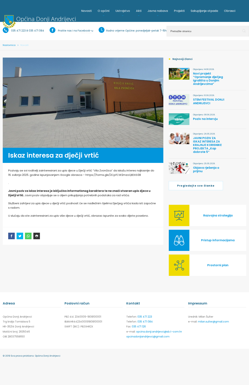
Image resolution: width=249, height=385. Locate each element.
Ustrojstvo (122, 11)
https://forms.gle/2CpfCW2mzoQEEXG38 (113, 175)
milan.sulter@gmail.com (213, 321)
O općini (103, 11)
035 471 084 (145, 321)
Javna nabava (157, 11)
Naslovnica (9, 45)
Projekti (179, 11)
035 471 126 (139, 326)
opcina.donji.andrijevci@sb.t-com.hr (159, 331)
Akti (138, 11)
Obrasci (229, 11)
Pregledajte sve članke (196, 185)
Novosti (86, 11)
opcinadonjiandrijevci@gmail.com (148, 336)
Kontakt (87, 33)
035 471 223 (144, 316)
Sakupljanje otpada (204, 11)
